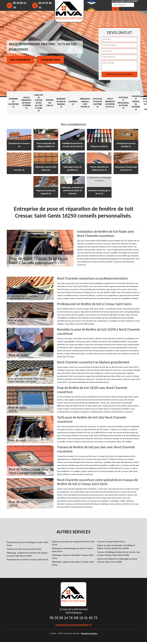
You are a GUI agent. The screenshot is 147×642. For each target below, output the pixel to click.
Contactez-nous (50, 59)
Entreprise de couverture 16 (13, 103)
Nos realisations (20, 59)
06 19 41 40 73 (45, 5)
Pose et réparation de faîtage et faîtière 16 (26, 103)
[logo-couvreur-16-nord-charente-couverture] (73, 594)
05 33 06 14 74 (19, 5)
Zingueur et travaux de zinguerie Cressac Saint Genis (73, 543)
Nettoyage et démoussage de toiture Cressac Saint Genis (72, 549)
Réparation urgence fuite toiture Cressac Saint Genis (73, 563)
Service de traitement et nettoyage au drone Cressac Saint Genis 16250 (117, 560)
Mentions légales (89, 634)
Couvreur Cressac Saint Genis (111, 541)
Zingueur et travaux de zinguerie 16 (136, 102)
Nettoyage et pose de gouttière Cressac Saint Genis (72, 556)
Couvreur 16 (72, 103)
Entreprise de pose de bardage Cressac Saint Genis (27, 543)
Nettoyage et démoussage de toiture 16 (123, 103)
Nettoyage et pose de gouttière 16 (97, 103)
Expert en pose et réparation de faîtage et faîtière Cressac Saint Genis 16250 (116, 546)
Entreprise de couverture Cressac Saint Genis (27, 559)
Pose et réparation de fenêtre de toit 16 (110, 103)
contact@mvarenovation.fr (73, 624)
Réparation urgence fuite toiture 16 (85, 103)
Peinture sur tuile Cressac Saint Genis (24, 549)
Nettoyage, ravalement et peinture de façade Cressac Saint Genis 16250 (27, 554)
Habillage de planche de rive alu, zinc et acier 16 (38, 103)
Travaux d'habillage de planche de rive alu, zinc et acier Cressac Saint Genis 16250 (118, 553)
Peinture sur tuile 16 (49, 102)
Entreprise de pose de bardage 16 (60, 103)
